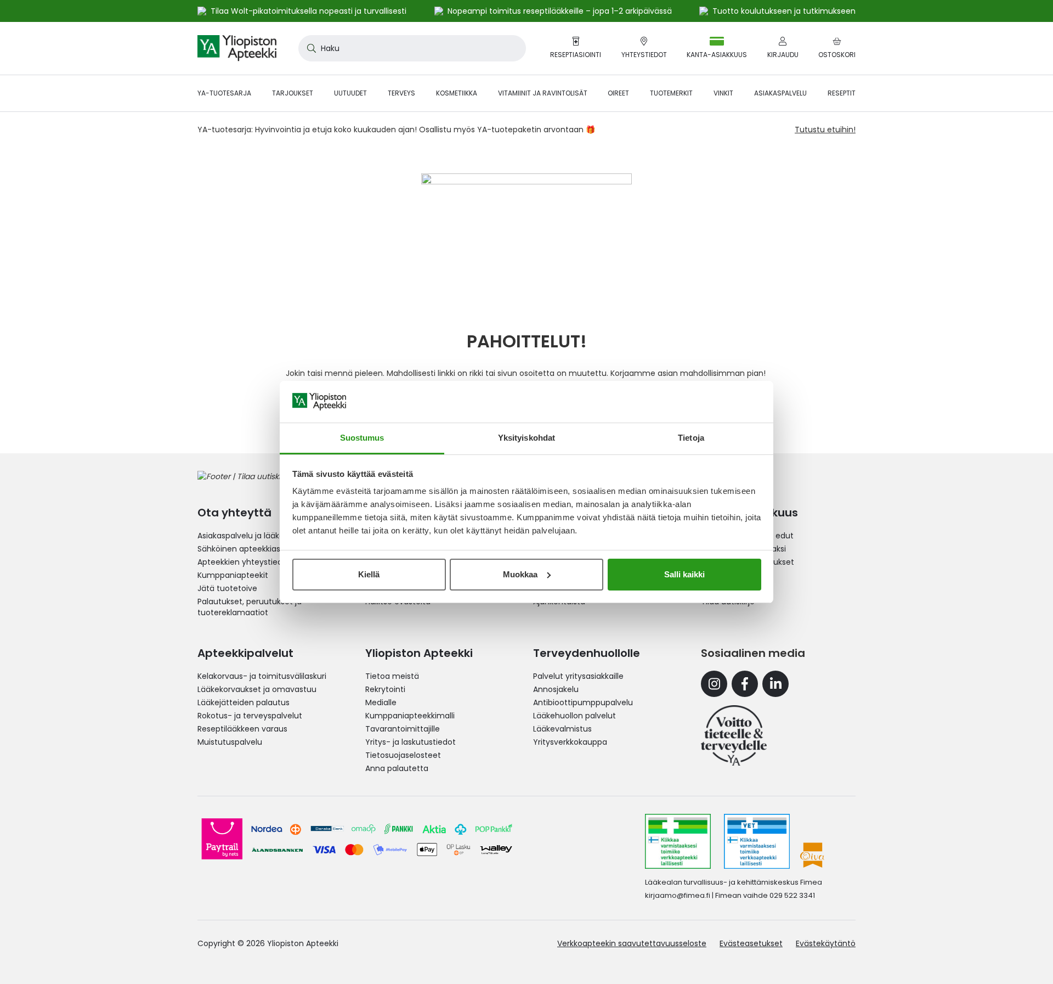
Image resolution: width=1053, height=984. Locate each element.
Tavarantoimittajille (402, 728)
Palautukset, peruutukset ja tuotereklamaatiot (249, 607)
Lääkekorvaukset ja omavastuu (256, 689)
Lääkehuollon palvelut (574, 715)
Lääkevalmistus (562, 728)
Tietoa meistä (392, 676)
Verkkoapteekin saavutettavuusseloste (631, 943)
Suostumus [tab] (362, 437)
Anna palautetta (396, 768)
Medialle (381, 702)
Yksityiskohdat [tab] (526, 437)
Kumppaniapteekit (232, 575)
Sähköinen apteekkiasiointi (247, 548)
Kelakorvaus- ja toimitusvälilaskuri (261, 676)
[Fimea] (678, 841)
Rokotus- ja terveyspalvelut (249, 715)
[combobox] (412, 48)
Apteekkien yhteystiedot (244, 561)
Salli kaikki (684, 574)
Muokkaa (520, 574)
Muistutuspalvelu (229, 741)
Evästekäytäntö (826, 943)
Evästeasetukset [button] (751, 943)
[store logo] (236, 48)
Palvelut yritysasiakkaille (578, 676)
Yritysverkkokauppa (570, 741)
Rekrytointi (385, 689)
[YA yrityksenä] (734, 735)
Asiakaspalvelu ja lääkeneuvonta (259, 535)
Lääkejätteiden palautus (243, 702)
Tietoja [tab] (691, 437)
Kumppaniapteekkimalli (410, 715)
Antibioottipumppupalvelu (583, 702)
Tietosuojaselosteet (403, 755)
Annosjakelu (556, 689)
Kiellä (369, 574)
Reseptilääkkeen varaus (242, 728)
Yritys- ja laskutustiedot (410, 741)
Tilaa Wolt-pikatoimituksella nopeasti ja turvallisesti (308, 10)
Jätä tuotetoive (227, 588)
